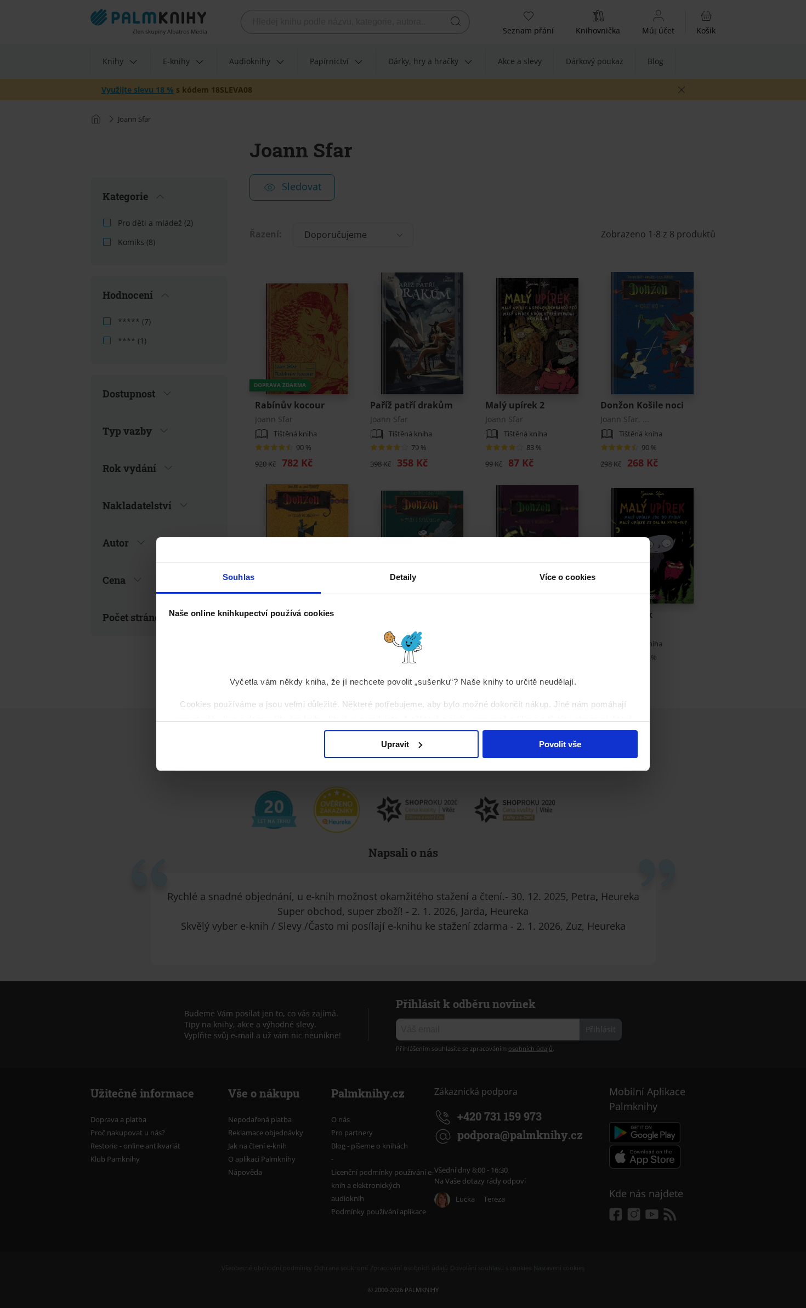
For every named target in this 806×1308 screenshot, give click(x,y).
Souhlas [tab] (238, 577)
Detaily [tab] (403, 577)
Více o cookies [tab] (567, 577)
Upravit (395, 744)
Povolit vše (560, 744)
